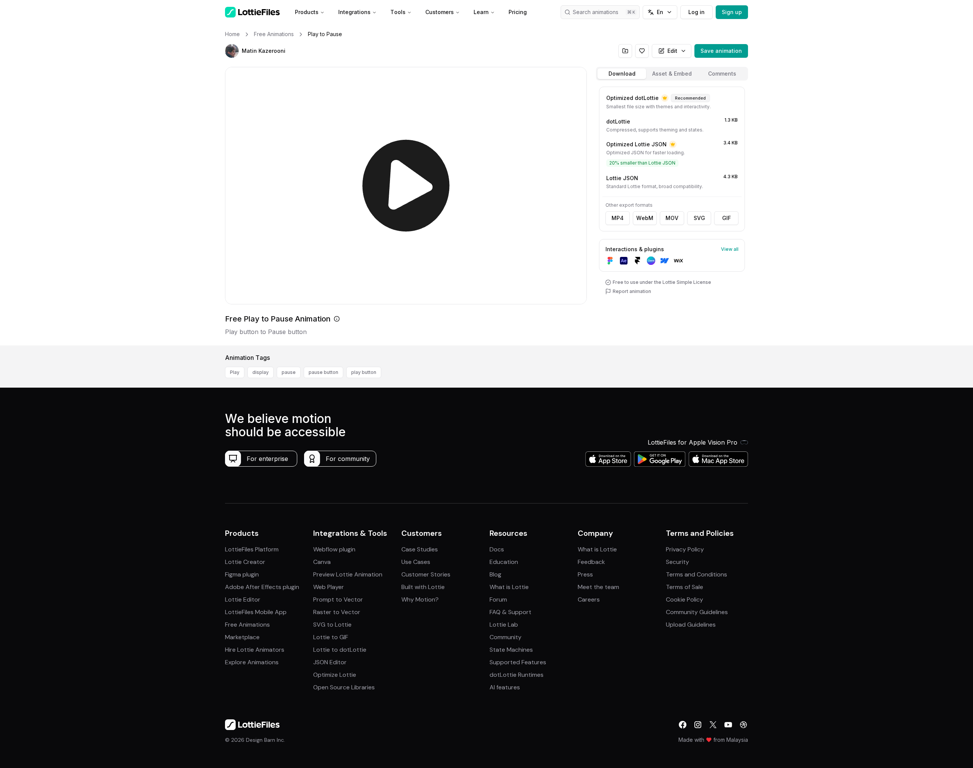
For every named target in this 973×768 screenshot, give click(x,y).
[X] (713, 724)
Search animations (595, 12)
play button (363, 372)
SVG (699, 218)
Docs (497, 549)
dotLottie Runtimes (517, 675)
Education (504, 562)
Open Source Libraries (344, 687)
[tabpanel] (672, 214)
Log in (696, 12)
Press (585, 574)
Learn (481, 12)
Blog (495, 574)
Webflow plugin (334, 549)
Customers (439, 12)
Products (307, 12)
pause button (323, 372)
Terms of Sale (684, 587)
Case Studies (419, 549)
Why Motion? (420, 599)
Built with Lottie (423, 587)
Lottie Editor (242, 599)
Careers (589, 599)
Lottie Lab (504, 625)
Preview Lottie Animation (347, 574)
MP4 (618, 218)
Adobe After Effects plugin (262, 587)
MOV (672, 218)
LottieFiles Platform (252, 549)
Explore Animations (252, 662)
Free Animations (247, 625)
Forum (498, 599)
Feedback (591, 562)
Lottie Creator (245, 562)
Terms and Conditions (696, 574)
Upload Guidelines (691, 625)
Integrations (354, 12)
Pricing (518, 12)
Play (234, 372)
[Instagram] (697, 724)
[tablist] (672, 74)
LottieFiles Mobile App (256, 612)
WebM (644, 218)
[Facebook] (682, 724)
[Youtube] (728, 724)
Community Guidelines (697, 612)
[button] (232, 51)
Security (677, 562)
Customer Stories (425, 574)
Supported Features (518, 662)
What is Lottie (509, 587)
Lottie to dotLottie (339, 650)
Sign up (732, 12)
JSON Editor (330, 662)
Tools (398, 12)
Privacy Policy (685, 549)
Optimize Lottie (334, 675)
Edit (672, 51)
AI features (505, 687)
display (260, 372)
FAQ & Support (510, 612)
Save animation (721, 51)
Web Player (328, 587)
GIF (726, 218)
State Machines (511, 650)
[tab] (621, 73)
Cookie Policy (684, 599)
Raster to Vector (336, 612)
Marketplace (242, 637)
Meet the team (598, 587)
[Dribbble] (743, 724)
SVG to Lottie (332, 625)
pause (289, 372)
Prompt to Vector (338, 599)
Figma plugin (242, 574)
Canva (322, 562)
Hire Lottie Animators (254, 650)
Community (505, 637)
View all (729, 249)
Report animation (632, 291)
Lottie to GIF (330, 637)
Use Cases (415, 562)
